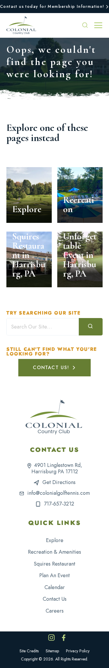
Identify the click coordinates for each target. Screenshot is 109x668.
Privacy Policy (78, 651)
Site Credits (29, 651)
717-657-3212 (59, 504)
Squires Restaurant (54, 564)
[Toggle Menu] (98, 25)
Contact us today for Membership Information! (52, 6)
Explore (54, 540)
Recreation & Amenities (54, 552)
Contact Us (55, 599)
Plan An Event (54, 575)
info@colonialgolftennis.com (58, 493)
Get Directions (59, 482)
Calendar (54, 587)
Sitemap (52, 651)
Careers (55, 611)
